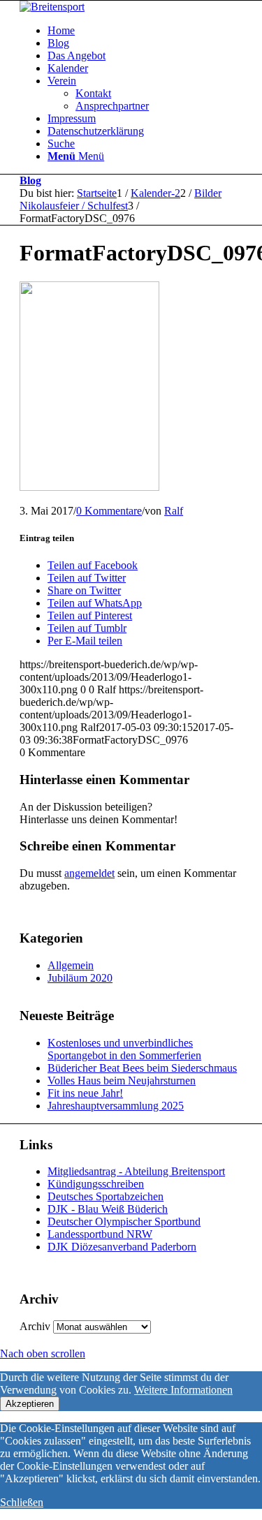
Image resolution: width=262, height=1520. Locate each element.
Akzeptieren (30, 1404)
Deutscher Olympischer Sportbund (124, 1221)
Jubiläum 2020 (80, 978)
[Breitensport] (52, 7)
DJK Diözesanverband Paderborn (122, 1247)
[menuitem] (145, 30)
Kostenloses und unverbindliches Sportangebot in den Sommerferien (124, 1049)
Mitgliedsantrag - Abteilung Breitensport (136, 1171)
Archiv (35, 1326)
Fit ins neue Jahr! (85, 1093)
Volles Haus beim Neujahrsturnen (122, 1080)
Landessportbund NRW (100, 1234)
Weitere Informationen (183, 1390)
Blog (30, 180)
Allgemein (71, 965)
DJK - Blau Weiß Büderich (108, 1209)
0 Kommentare (109, 511)
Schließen (21, 1502)
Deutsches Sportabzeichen (105, 1196)
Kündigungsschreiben (96, 1184)
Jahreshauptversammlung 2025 (116, 1106)
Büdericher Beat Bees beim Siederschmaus (142, 1068)
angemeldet (89, 873)
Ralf (173, 511)
